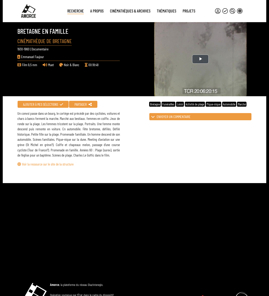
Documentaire (39, 49)
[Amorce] (28, 11)
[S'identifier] (218, 11)
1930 (20, 49)
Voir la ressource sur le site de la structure (48, 164)
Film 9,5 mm (29, 64)
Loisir (180, 104)
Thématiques (166, 10)
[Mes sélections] (225, 11)
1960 (26, 49)
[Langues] (239, 11)
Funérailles (168, 104)
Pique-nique (214, 104)
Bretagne (155, 104)
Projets (189, 10)
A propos (97, 10)
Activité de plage (195, 104)
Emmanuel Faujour (32, 56)
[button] (200, 116)
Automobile (229, 104)
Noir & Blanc (71, 64)
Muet (51, 64)
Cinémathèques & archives (130, 10)
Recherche (75, 10)
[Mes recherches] (232, 11)
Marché (242, 104)
